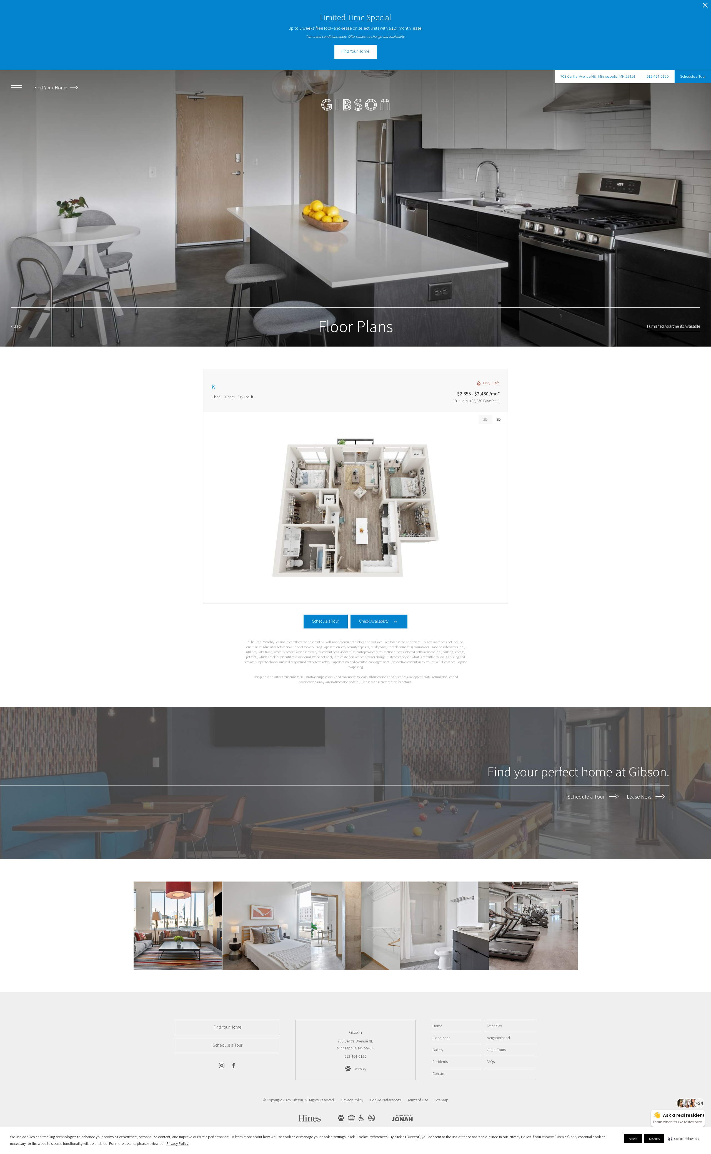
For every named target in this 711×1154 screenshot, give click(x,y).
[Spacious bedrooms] (266, 926)
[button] (683, 1138)
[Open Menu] (16, 87)
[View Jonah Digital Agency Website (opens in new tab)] (402, 1119)
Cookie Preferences (385, 1099)
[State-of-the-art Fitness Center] (533, 926)
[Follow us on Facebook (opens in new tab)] (233, 1066)
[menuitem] (456, 1026)
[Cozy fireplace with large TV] (178, 926)
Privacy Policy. (177, 1143)
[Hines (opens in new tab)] (309, 1119)
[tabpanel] (355, 507)
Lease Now (640, 796)
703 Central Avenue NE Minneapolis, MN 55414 (355, 1045)
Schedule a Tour (586, 796)
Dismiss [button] (654, 1139)
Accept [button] (633, 1139)
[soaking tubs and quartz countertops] (444, 926)
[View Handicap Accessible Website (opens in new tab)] (362, 1119)
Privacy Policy (352, 1099)
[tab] (485, 419)
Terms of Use (417, 1099)
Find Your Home (51, 87)
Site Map (441, 1099)
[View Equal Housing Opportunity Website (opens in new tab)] (351, 1119)
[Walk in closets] (355, 926)
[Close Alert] (705, 7)
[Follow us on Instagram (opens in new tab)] (221, 1066)
